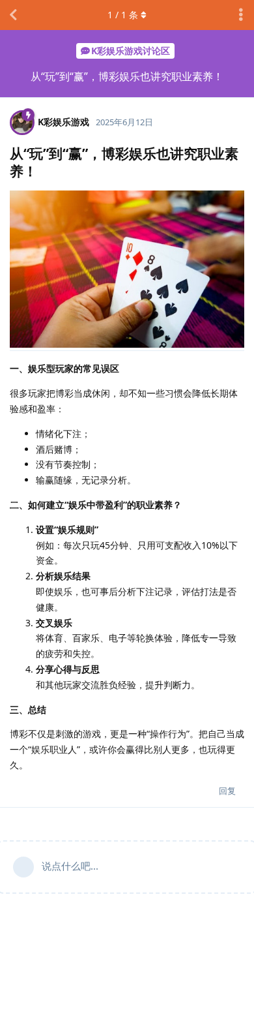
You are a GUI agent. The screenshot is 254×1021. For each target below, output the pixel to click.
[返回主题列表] (13, 15)
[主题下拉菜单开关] (241, 15)
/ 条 (122, 14)
